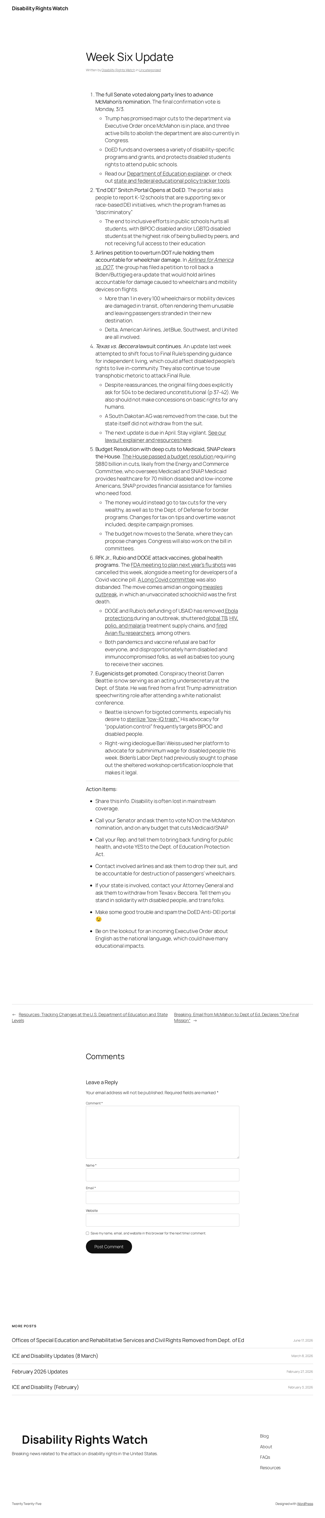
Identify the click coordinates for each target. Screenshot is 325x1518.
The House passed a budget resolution (168, 456)
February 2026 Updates (40, 1372)
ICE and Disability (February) (45, 1387)
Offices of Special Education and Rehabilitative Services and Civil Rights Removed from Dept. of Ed (128, 1340)
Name (91, 1165)
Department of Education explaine (167, 173)
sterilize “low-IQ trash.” (153, 719)
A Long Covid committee (166, 579)
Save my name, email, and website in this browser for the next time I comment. (148, 1233)
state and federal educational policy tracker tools (172, 180)
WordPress (305, 1503)
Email (91, 1188)
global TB (216, 618)
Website (92, 1210)
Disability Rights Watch (40, 8)
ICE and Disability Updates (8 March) (55, 1356)
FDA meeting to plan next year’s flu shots (178, 564)
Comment (94, 1103)
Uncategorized (150, 70)
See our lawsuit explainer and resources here (166, 436)
